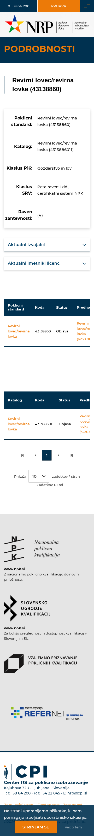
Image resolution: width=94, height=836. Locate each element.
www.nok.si (14, 628)
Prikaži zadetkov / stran (47, 476)
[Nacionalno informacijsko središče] (47, 24)
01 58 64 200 (19, 6)
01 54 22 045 (49, 793)
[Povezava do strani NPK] (32, 546)
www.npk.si (14, 569)
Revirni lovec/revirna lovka (19, 331)
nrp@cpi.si (77, 793)
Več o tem (73, 827)
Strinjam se (35, 827)
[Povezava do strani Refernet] (47, 713)
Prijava (58, 6)
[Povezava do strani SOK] (27, 605)
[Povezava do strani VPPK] (40, 661)
